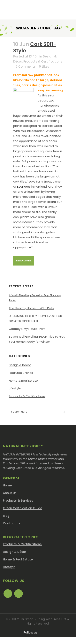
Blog (6, 516)
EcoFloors (24, 186)
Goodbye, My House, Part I (27, 329)
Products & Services (18, 500)
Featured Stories (21, 373)
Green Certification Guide (22, 508)
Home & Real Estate (23, 380)
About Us (10, 493)
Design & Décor (20, 365)
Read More (23, 260)
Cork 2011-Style (34, 47)
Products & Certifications (42, 61)
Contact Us (11, 523)
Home (7, 485)
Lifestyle (15, 388)
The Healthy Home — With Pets (31, 308)
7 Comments (26, 66)
